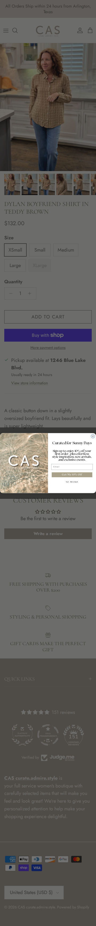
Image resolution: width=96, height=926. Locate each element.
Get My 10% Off (72, 475)
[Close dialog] (93, 436)
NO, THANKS (72, 482)
